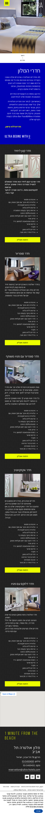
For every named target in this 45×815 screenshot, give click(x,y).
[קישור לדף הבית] (36, 5)
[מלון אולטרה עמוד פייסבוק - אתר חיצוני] (38, 777)
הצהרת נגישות (15, 786)
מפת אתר (6, 786)
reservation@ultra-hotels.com (24, 769)
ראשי (22, 55)
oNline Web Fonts (20, 790)
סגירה (38, 811)
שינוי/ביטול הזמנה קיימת (35, 790)
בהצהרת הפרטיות (36, 807)
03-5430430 (28, 761)
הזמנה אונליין (22, 239)
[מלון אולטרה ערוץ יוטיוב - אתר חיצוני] (27, 777)
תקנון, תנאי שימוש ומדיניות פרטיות (32, 786)
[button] (6, 3)
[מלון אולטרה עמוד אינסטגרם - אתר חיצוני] (32, 777)
